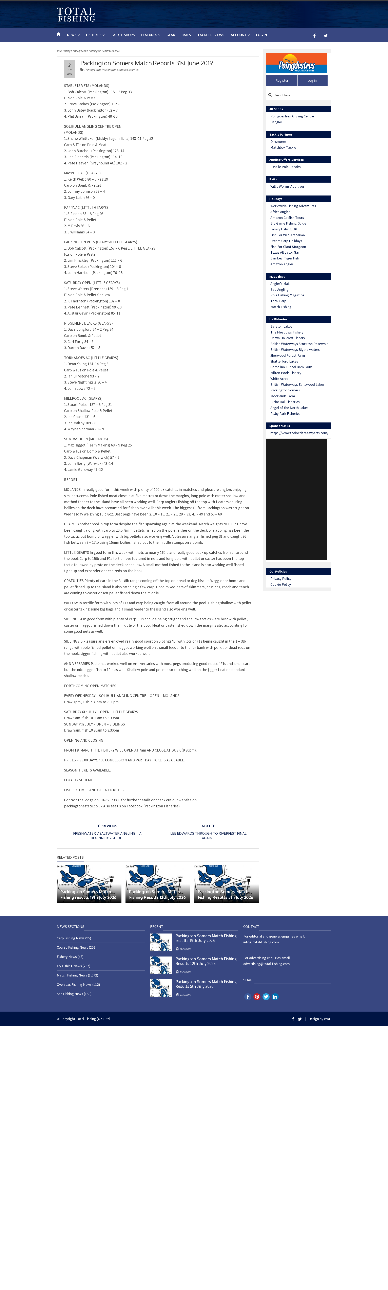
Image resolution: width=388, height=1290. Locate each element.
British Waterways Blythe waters (295, 349)
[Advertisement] (296, 499)
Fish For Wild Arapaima (287, 235)
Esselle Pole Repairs (285, 166)
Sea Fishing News (70, 993)
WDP (327, 1018)
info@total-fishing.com (261, 942)
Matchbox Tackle (283, 147)
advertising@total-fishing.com (266, 963)
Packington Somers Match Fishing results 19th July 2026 (206, 938)
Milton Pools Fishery (285, 372)
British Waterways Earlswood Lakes (297, 384)
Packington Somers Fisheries (120, 70)
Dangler (276, 122)
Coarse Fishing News (72, 947)
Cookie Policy (280, 584)
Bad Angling (279, 289)
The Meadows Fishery (286, 332)
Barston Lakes (281, 326)
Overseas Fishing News (74, 984)
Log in (261, 35)
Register (281, 80)
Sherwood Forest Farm (287, 355)
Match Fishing (280, 306)
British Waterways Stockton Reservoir (299, 343)
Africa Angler (280, 211)
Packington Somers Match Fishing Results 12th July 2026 (206, 961)
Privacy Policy (280, 578)
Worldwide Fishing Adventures (293, 206)
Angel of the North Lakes (289, 407)
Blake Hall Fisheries (285, 401)
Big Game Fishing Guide (288, 223)
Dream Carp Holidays (286, 240)
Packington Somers (285, 390)
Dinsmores (278, 141)
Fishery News (67, 956)
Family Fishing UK (283, 229)
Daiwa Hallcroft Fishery (287, 338)
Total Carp (278, 301)
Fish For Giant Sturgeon (288, 246)
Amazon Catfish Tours (287, 217)
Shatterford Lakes (284, 361)
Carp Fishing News (70, 938)
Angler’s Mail (280, 283)
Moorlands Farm (282, 396)
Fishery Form (92, 70)
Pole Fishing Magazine (287, 295)
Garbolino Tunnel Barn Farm (291, 367)
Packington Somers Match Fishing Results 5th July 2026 (206, 984)
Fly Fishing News (69, 966)
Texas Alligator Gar (284, 252)
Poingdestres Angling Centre (292, 116)
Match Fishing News (72, 975)
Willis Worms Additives (287, 186)
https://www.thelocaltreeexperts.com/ (299, 433)
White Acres (279, 378)
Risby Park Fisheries (285, 413)
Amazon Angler (281, 264)
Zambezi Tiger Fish (284, 258)
